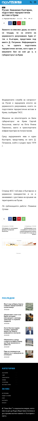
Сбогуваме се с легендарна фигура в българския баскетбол (10, 230)
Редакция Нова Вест (9, 18)
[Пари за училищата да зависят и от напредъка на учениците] (29, 354)
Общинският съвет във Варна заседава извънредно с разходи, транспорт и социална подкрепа (12, 318)
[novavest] (11, 2)
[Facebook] (10, 23)
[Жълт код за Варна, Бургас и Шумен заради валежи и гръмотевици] (29, 307)
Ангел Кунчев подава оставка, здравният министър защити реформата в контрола (12, 330)
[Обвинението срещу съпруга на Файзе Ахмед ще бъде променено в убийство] (29, 342)
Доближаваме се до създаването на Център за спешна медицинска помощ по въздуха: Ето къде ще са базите (28, 231)
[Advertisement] (19, 78)
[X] (14, 23)
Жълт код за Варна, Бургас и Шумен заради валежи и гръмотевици (13, 305)
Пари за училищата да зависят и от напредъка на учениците (13, 353)
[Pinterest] (19, 23)
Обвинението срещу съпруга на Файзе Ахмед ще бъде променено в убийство (13, 342)
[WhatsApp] (23, 23)
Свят (3, 7)
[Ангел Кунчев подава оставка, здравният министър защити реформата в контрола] (29, 330)
